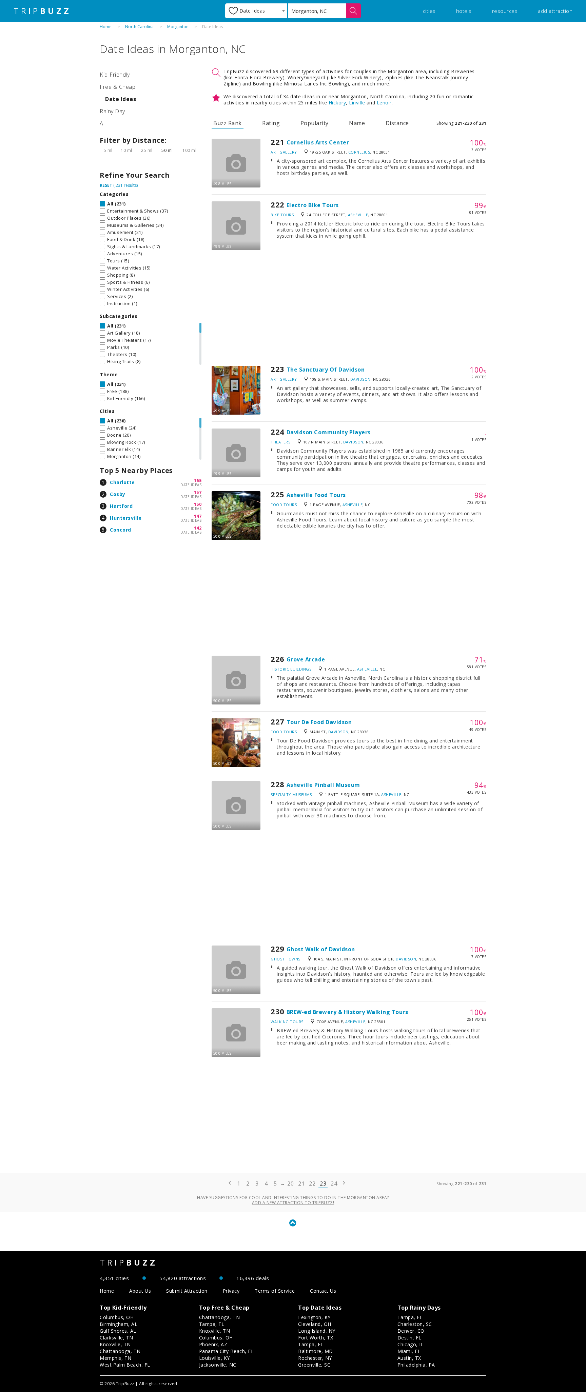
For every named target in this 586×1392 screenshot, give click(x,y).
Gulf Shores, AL (118, 1331)
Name (357, 123)
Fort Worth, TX (315, 1337)
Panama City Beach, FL (226, 1351)
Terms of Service (275, 1291)
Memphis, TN (116, 1358)
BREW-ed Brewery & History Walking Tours (347, 1012)
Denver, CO (411, 1331)
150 (198, 504)
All (103, 123)
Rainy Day (112, 111)
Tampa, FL (211, 1324)
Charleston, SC (414, 1324)
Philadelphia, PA (416, 1364)
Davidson (360, 379)
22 (312, 1183)
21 (301, 1183)
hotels (464, 10)
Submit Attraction (187, 1291)
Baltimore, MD (315, 1351)
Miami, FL (409, 1351)
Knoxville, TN (115, 1344)
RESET (106, 185)
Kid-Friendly (115, 74)
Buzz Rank (227, 123)
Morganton (178, 26)
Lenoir (384, 102)
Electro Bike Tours (313, 205)
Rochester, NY (315, 1358)
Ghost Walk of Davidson (321, 949)
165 (198, 480)
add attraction (555, 10)
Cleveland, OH (314, 1324)
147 (198, 516)
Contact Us (323, 1291)
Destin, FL (409, 1337)
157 (198, 492)
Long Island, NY (316, 1331)
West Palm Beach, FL (125, 1364)
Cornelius (359, 152)
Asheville (358, 214)
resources (505, 10)
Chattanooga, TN (120, 1351)
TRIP (42, 11)
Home (106, 26)
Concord (120, 529)
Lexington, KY (314, 1317)
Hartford (121, 506)
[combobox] (256, 10)
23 (323, 1183)
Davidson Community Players (329, 432)
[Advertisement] (349, 311)
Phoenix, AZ (213, 1344)
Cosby (117, 494)
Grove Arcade (306, 659)
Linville (357, 102)
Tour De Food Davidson (319, 722)
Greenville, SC (314, 1364)
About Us (140, 1291)
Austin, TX (409, 1358)
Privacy (231, 1291)
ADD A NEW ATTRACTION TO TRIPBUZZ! (293, 1203)
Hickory (337, 102)
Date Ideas (120, 99)
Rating (271, 123)
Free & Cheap (117, 87)
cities (429, 10)
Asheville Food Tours (316, 495)
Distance (397, 123)
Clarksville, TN (116, 1337)
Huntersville (125, 518)
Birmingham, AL (118, 1324)
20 (290, 1183)
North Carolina (139, 26)
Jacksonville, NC (217, 1364)
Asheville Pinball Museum (323, 785)
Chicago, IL (410, 1344)
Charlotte (122, 482)
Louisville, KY (214, 1358)
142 (198, 528)
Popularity (314, 123)
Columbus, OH (117, 1317)
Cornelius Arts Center (318, 142)
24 (334, 1183)
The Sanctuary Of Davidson (326, 369)
